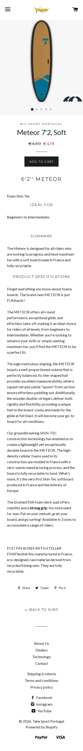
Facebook (44, 697)
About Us (41, 643)
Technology (41, 656)
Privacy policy (41, 687)
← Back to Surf (42, 610)
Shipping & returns (41, 673)
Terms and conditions (41, 680)
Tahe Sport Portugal (48, 721)
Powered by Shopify (41, 727)
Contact (41, 663)
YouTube (43, 711)
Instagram (44, 704)
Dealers (42, 650)
